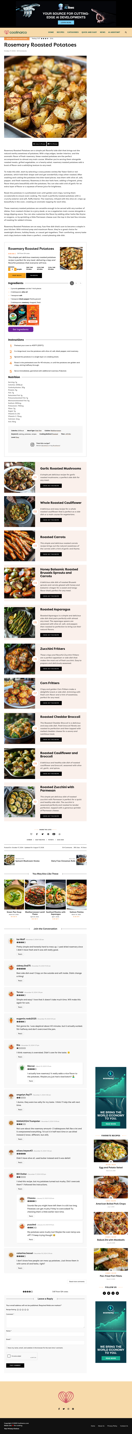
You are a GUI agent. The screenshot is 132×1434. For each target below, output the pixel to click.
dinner (29, 840)
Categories (73, 32)
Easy (17, 437)
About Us (101, 1426)
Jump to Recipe (40, 144)
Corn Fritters (49, 683)
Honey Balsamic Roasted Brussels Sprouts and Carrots (59, 573)
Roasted (55, 434)
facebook (104, 1293)
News (102, 32)
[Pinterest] (48, 834)
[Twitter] (42, 834)
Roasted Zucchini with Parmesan (57, 788)
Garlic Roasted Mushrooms (60, 468)
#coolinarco (56, 445)
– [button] (9, 269)
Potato (51, 840)
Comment (10, 1314)
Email (8, 1339)
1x (71, 283)
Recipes (60, 32)
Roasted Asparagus (55, 609)
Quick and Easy (89, 32)
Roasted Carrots (52, 537)
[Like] (31, 834)
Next (87, 894)
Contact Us (124, 1426)
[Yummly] (54, 834)
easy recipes (40, 840)
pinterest (117, 1293)
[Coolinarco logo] (15, 32)
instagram (113, 1293)
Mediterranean (56, 431)
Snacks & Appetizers (19, 38)
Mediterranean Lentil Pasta (35, 913)
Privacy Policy (112, 1426)
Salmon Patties (77, 912)
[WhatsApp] (59, 834)
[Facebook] (37, 834)
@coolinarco (45, 445)
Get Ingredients (21, 329)
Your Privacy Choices (11, 1429)
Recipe (9, 38)
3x (80, 283)
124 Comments (22, 51)
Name (8, 1331)
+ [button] (15, 269)
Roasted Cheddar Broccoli (60, 717)
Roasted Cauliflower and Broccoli (59, 754)
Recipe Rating (11, 1309)
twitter (108, 1293)
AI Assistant (114, 32)
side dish (60, 840)
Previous (4, 894)
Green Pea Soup (14, 912)
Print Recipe (53, 144)
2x (76, 283)
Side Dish (38, 431)
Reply (20, 954)
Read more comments (76, 1281)
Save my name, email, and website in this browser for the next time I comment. (35, 1348)
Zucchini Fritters (52, 649)
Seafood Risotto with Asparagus (55, 913)
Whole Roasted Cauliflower (60, 503)
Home (51, 32)
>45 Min (68, 434)
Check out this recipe (51, 485)
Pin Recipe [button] (34, 275)
